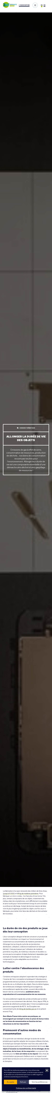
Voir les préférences (39, 1082)
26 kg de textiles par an (27, 1009)
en (44, 5)
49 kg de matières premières (27, 893)
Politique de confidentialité (26, 1088)
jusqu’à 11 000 (9, 893)
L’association (24, 5)
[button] (47, 1070)
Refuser (23, 1082)
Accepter (10, 1082)
